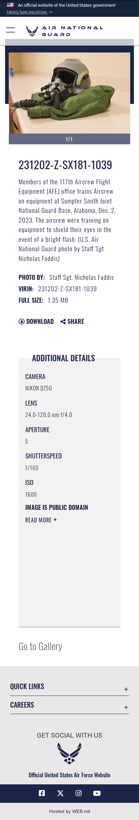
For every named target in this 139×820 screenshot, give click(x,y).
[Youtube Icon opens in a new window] (97, 793)
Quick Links (27, 686)
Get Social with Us (69, 735)
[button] (30, 12)
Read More (39, 520)
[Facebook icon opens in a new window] (42, 793)
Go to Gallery (40, 645)
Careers (22, 705)
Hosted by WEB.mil (69, 811)
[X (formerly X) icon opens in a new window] (60, 793)
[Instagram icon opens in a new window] (79, 793)
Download (39, 321)
